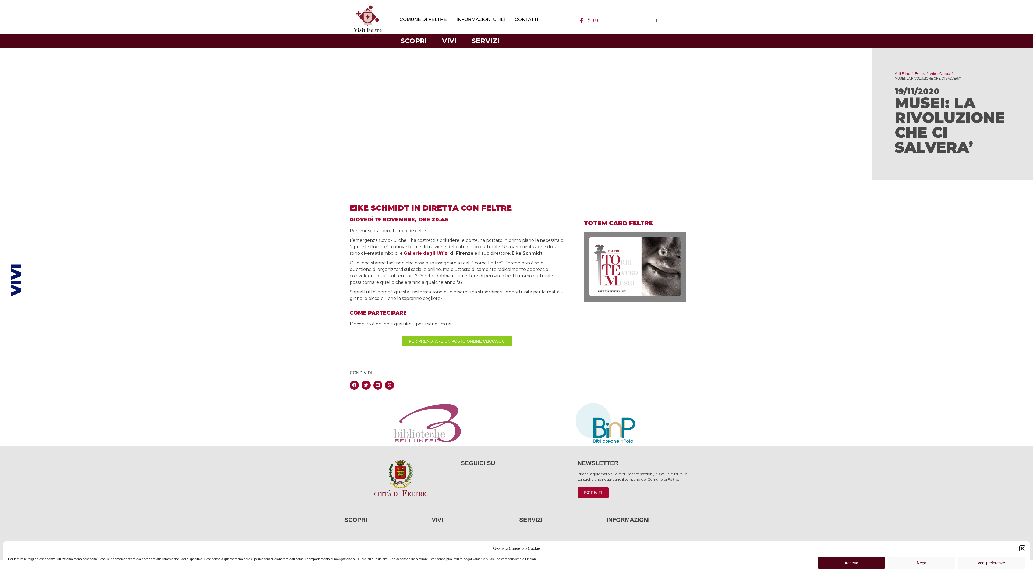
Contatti (526, 19)
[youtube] (595, 20)
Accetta (851, 563)
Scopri (414, 41)
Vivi (449, 41)
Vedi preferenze (991, 563)
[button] (1022, 548)
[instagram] (588, 20)
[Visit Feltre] (367, 81)
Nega (921, 563)
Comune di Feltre (423, 19)
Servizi (485, 41)
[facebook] (581, 20)
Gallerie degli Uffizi (426, 253)
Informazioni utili (481, 19)
